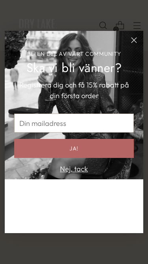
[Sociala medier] (61, 220)
